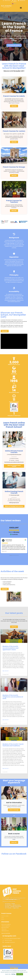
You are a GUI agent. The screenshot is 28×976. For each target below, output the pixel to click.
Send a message (14, 810)
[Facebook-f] (13, 968)
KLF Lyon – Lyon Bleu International (13, 906)
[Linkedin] (17, 968)
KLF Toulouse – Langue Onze (12, 908)
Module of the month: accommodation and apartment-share (10, 648)
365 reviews (16, 532)
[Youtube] (15, 968)
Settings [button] (13, 974)
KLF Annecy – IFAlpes (10, 903)
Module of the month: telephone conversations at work (13, 696)
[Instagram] (11, 968)
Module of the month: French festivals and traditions (13, 745)
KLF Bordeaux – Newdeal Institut (13, 905)
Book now (14, 842)
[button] (20, 7)
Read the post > (6, 670)
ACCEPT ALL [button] (19, 974)
